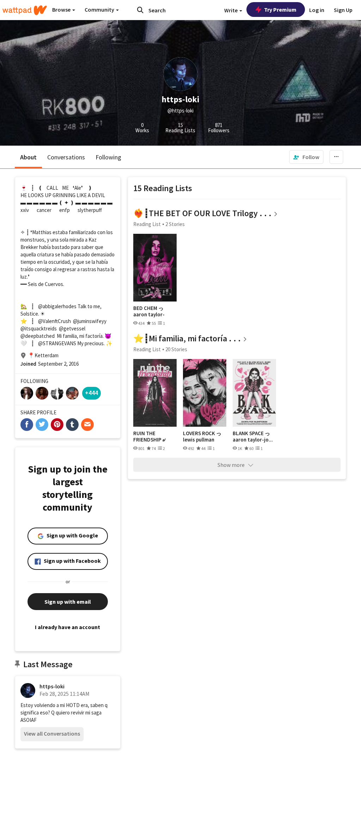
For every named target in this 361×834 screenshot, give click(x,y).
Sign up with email (67, 601)
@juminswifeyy (89, 321)
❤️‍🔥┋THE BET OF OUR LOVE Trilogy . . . (202, 213)
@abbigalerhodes (57, 306)
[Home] (24, 10)
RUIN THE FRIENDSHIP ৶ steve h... (149, 436)
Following (108, 157)
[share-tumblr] (72, 424)
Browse (62, 9)
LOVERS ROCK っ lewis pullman (202, 436)
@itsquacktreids (38, 328)
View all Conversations (52, 733)
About (28, 157)
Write (231, 10)
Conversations (66, 157)
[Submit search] (140, 10)
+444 (91, 393)
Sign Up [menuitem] (343, 9)
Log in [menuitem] (316, 9)
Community (100, 9)
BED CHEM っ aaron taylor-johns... (149, 311)
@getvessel (72, 328)
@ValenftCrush (54, 321)
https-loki (52, 686)
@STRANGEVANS (57, 343)
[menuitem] (306, 157)
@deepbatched (37, 336)
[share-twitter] (42, 424)
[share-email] (87, 424)
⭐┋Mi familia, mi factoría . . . (187, 338)
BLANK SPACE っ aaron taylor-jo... (253, 436)
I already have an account (67, 627)
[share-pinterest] (57, 424)
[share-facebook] (26, 424)
